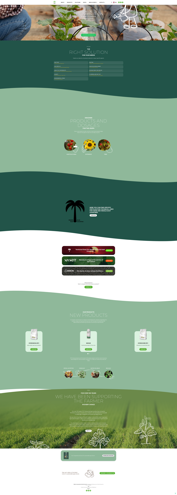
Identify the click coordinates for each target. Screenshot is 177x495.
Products (69, 2)
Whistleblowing (94, 487)
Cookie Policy (89, 487)
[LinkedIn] (119, 2)
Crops (84, 2)
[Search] (111, 2)
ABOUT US (88, 430)
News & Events (93, 2)
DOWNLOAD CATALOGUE (108, 455)
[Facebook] (121, 2)
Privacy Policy (86, 487)
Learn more (88, 35)
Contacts (101, 2)
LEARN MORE (93, 215)
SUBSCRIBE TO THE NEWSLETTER (107, 473)
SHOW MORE (109, 250)
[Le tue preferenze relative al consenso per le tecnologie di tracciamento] (175, 493)
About (62, 2)
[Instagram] (122, 2)
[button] (87, 38)
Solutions (77, 2)
